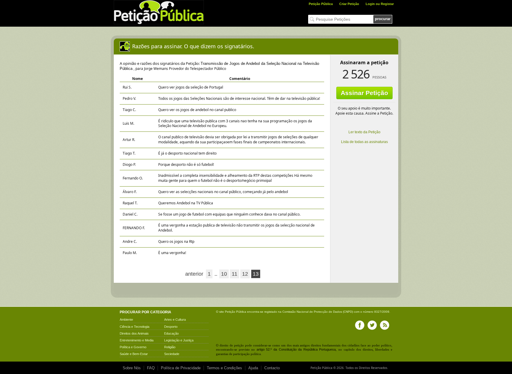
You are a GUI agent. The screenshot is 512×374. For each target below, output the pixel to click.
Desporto (170, 326)
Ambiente (126, 319)
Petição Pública (321, 4)
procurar (383, 19)
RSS (384, 325)
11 (234, 274)
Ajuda (253, 368)
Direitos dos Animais (134, 333)
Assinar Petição (364, 92)
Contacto (272, 368)
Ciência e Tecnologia (134, 326)
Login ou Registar (380, 4)
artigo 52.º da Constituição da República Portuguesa (296, 349)
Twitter (372, 325)
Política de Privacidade (181, 368)
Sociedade (171, 354)
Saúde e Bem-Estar (134, 354)
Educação (171, 333)
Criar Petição (349, 4)
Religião (169, 347)
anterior (194, 274)
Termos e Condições (224, 368)
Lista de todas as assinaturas (364, 142)
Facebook (359, 325)
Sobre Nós (132, 368)
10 (224, 274)
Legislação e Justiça (178, 340)
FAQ (151, 368)
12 (245, 274)
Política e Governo (133, 347)
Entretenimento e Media (136, 340)
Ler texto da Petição (364, 132)
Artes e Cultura (175, 319)
